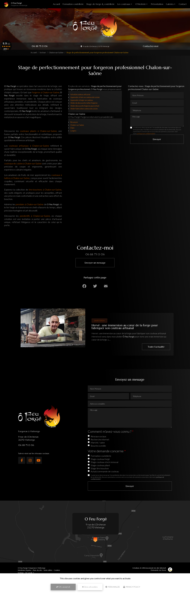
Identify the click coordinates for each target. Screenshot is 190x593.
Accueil (56, 4)
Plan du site (37, 570)
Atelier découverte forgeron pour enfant (84, 106)
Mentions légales (24, 570)
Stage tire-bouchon (100, 468)
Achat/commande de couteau (105, 471)
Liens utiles (48, 570)
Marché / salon (98, 442)
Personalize (114, 587)
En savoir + (29, 573)
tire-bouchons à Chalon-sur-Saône (45, 189)
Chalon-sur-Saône (56, 52)
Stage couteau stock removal (104, 462)
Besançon (74, 122)
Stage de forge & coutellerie (100, 4)
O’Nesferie (140, 4)
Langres (73, 131)
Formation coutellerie (73, 4)
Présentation (157, 4)
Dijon (72, 128)
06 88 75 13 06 (40, 46)
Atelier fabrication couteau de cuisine (84, 109)
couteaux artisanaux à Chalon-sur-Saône (29, 145)
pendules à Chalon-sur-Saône (29, 204)
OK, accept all (64, 587)
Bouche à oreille (98, 445)
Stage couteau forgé (100, 459)
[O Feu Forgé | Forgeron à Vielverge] (6, 4)
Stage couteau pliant (100, 465)
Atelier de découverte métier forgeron (84, 103)
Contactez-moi (150, 46)
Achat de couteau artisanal (80, 94)
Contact (183, 4)
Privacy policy (132, 587)
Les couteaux (123, 4)
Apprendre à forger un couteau (81, 100)
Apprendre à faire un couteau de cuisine (85, 97)
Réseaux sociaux (98, 436)
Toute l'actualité (156, 346)
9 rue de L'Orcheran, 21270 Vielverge (95, 46)
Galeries (170, 4)
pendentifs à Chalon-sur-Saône (35, 215)
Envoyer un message (95, 262)
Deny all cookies (91, 587)
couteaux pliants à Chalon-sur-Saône (38, 131)
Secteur (43, 52)
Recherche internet (100, 439)
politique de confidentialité (146, 133)
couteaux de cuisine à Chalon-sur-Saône (23, 163)
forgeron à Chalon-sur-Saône (45, 92)
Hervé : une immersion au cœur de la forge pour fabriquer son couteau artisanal (125, 327)
